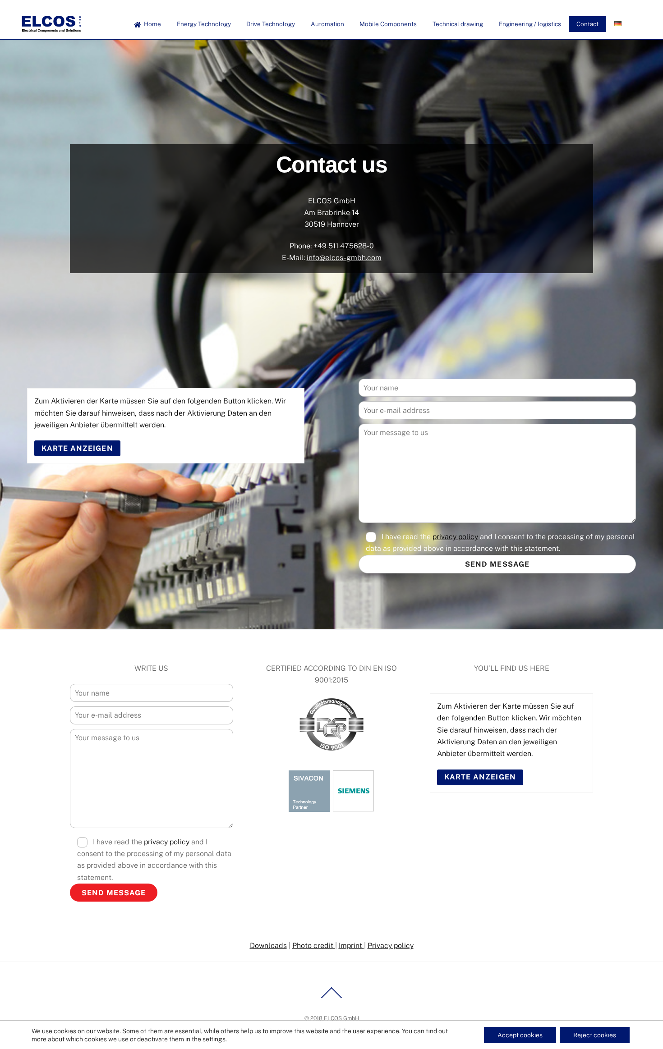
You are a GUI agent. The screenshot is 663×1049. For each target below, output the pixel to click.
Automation (327, 23)
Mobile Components (388, 23)
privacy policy (455, 536)
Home (152, 23)
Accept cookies (520, 1035)
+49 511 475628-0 (343, 246)
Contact (587, 23)
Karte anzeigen (77, 448)
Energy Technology (204, 23)
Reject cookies (594, 1035)
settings (214, 1039)
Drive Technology (270, 23)
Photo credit (313, 945)
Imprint (351, 945)
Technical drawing (458, 23)
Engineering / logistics (530, 23)
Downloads (268, 945)
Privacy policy (391, 945)
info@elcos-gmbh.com (344, 257)
